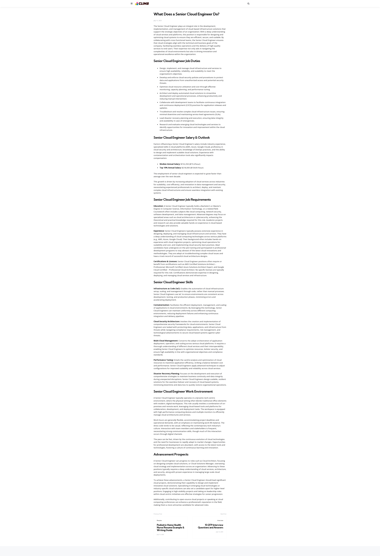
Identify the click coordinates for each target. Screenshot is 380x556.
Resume (159, 520)
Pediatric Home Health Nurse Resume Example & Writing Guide (170, 527)
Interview (220, 520)
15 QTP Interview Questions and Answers (210, 526)
